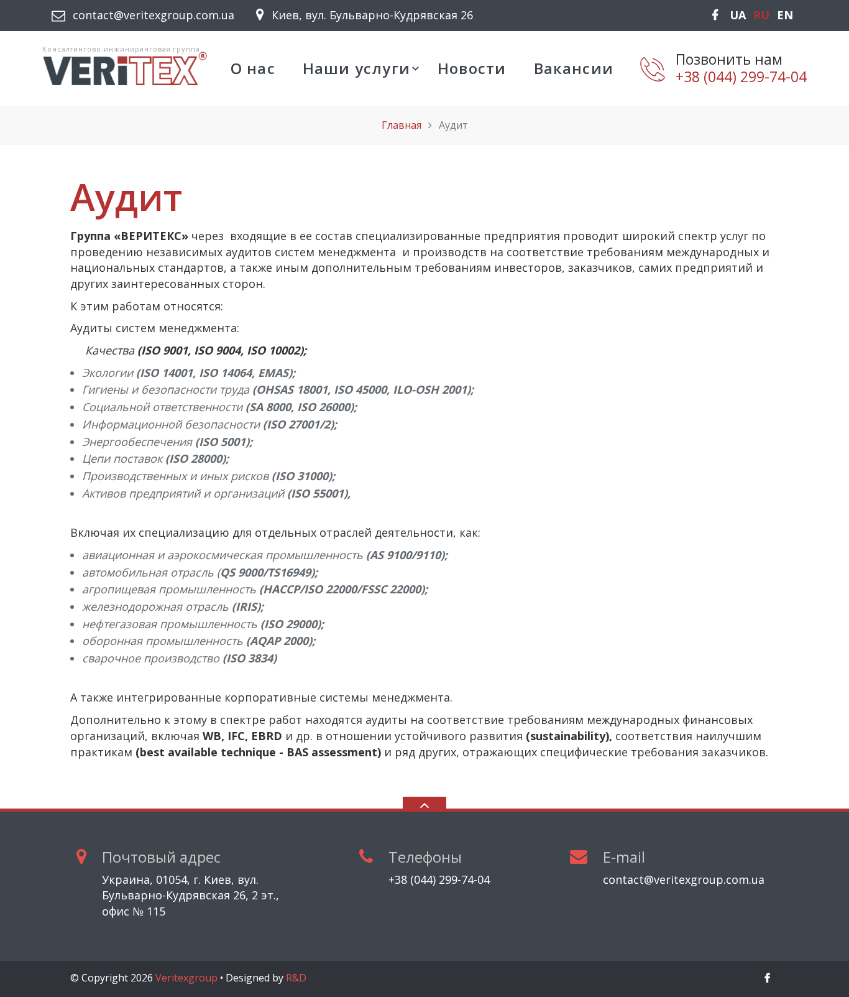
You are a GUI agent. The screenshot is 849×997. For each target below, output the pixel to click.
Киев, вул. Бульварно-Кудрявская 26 (372, 14)
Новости (472, 68)
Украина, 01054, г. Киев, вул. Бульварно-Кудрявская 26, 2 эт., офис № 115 (190, 895)
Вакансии (574, 68)
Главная (401, 125)
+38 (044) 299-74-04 (741, 77)
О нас (253, 68)
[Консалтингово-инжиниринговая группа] (124, 67)
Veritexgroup (186, 978)
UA (738, 14)
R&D (296, 978)
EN (785, 14)
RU (761, 14)
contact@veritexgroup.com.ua (153, 14)
